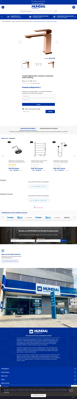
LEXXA (27, 81)
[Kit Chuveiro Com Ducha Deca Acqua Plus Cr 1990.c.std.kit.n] (62, 149)
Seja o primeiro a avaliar (38, 186)
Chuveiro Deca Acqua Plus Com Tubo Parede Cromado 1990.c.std (17, 161)
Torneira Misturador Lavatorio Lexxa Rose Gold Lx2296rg (45, 21)
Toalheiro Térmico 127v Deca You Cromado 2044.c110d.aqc (39, 161)
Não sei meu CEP (50, 108)
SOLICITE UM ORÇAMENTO (39, 3)
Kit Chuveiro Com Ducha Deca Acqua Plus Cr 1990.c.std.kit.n (60, 161)
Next (56, 42)
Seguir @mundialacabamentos (10, 261)
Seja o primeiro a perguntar (38, 200)
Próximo (75, 1)
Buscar (56, 11)
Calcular (50, 111)
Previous (20, 42)
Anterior (1, 1)
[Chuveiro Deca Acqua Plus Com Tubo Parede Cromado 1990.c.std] (17, 149)
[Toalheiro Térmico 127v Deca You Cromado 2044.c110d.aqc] (39, 149)
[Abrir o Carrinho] (73, 7)
